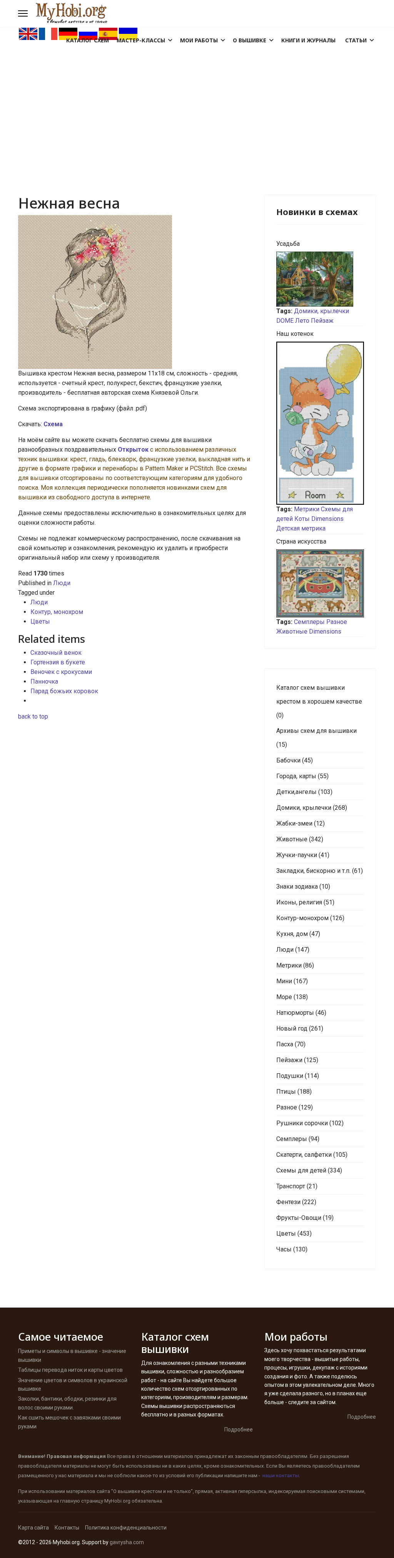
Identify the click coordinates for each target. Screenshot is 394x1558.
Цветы (40, 621)
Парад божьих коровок (64, 691)
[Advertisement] (197, 98)
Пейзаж (322, 320)
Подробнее (238, 1429)
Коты (302, 518)
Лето (302, 320)
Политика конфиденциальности (126, 1528)
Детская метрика (301, 528)
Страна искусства (301, 541)
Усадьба (288, 243)
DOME (285, 320)
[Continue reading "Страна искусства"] (320, 583)
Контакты (67, 1528)
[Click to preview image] (135, 292)
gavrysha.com (127, 1542)
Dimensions (327, 518)
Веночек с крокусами (61, 672)
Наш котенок (295, 333)
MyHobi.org (117, 1501)
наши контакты (280, 1475)
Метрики (306, 509)
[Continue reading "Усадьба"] (320, 279)
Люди (61, 583)
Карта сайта (33, 1528)
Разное (336, 622)
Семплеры (309, 622)
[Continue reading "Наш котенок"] (320, 423)
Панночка (44, 681)
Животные (291, 631)
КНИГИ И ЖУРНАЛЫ (308, 40)
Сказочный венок (56, 652)
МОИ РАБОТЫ (199, 40)
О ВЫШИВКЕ (249, 40)
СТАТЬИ (356, 40)
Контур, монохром (56, 612)
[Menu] (23, 13)
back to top (33, 716)
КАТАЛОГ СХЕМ (87, 40)
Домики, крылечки (321, 311)
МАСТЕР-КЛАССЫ (141, 40)
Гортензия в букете (57, 662)
